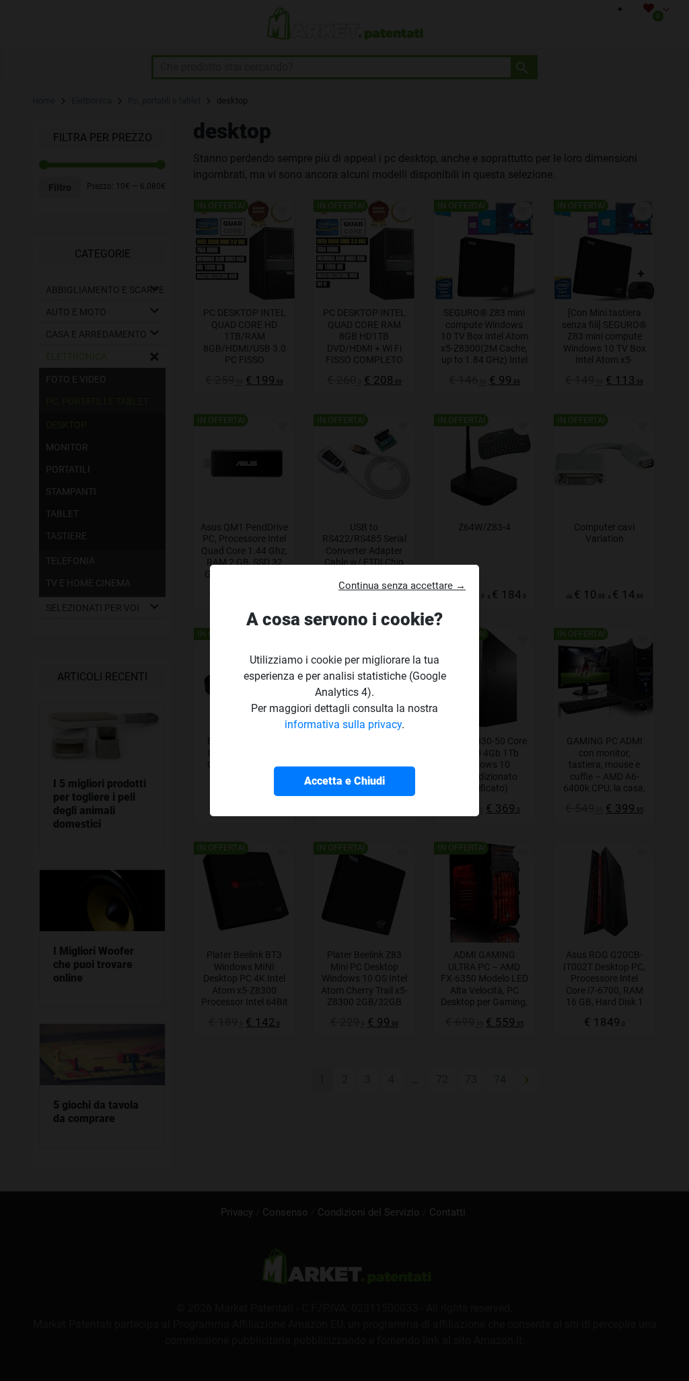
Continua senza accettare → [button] (402, 586)
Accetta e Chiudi (344, 781)
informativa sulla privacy (343, 724)
